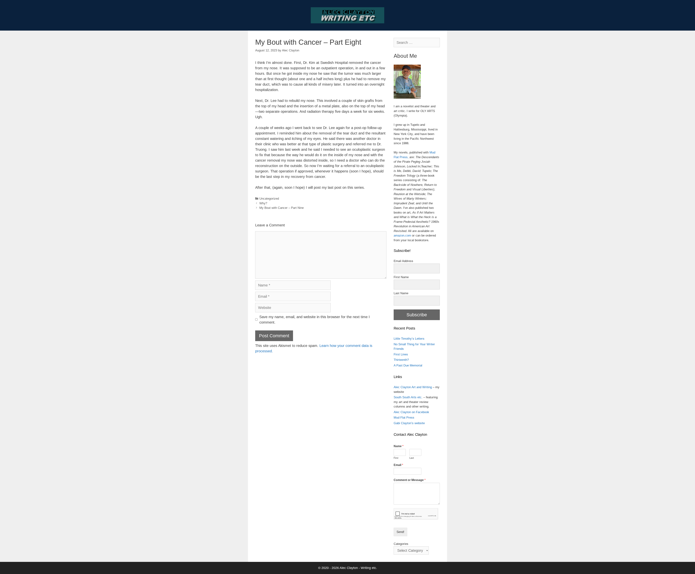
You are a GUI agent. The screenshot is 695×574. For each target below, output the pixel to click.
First (396, 458)
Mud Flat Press (404, 417)
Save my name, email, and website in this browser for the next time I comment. (314, 319)
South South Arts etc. (408, 397)
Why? (263, 203)
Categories (401, 544)
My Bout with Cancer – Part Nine (281, 208)
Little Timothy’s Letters (409, 338)
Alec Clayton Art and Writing (413, 387)
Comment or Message (410, 480)
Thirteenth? (401, 360)
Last (411, 458)
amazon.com (402, 235)
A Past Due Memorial (408, 365)
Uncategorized (269, 198)
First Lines (401, 354)
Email (398, 465)
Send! (400, 532)
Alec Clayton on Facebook (411, 412)
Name (398, 446)
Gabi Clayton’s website (409, 423)
